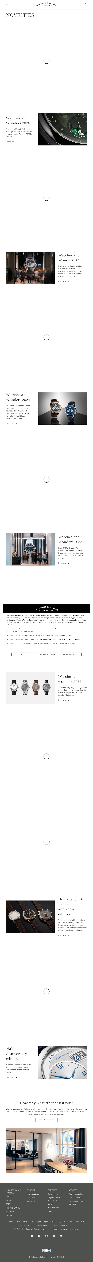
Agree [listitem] (22, 654)
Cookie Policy (28, 631)
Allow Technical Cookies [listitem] (46, 654)
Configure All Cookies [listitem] (70, 654)
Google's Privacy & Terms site (20, 620)
